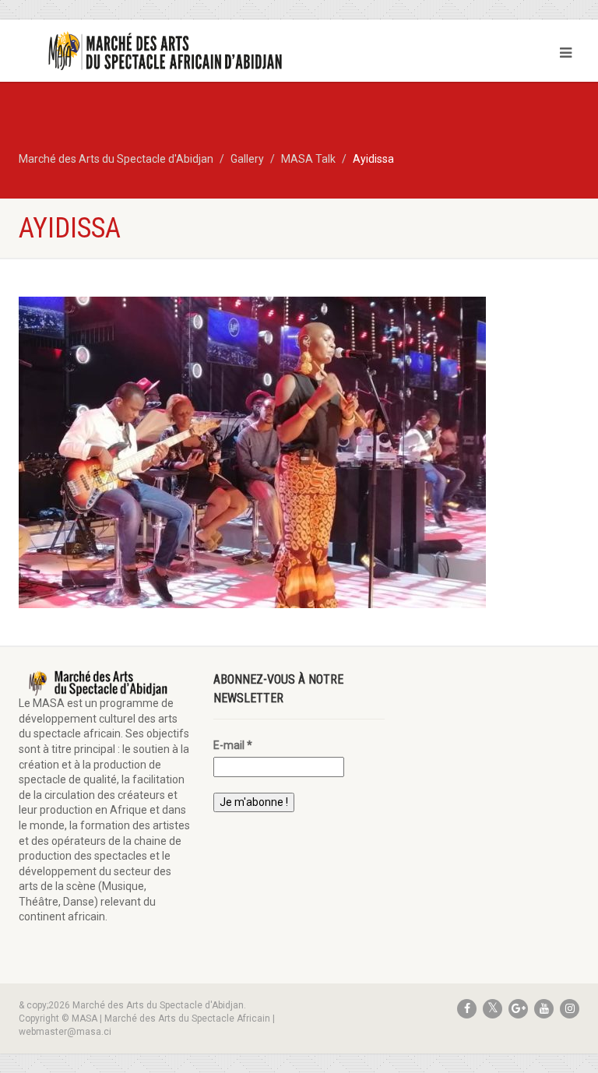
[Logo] (153, 51)
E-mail (232, 745)
